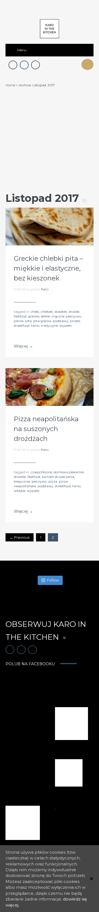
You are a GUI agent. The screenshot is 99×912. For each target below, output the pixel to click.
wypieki (65, 325)
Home (10, 85)
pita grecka (42, 321)
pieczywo (73, 316)
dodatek (60, 311)
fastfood (20, 316)
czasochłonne (41, 472)
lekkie (45, 316)
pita (28, 321)
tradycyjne (49, 325)
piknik (19, 321)
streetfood (21, 325)
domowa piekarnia (69, 472)
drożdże (20, 477)
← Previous (19, 537)
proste (75, 321)
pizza (52, 481)
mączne (57, 316)
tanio (35, 325)
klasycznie (22, 481)
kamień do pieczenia (58, 477)
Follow (53, 580)
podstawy (60, 321)
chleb (35, 311)
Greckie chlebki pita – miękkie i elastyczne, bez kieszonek (48, 268)
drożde (74, 311)
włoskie (19, 491)
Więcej (50, 226)
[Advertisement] (49, 139)
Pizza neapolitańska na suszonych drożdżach (46, 429)
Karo (44, 289)
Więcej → (23, 346)
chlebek (47, 311)
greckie (33, 316)
